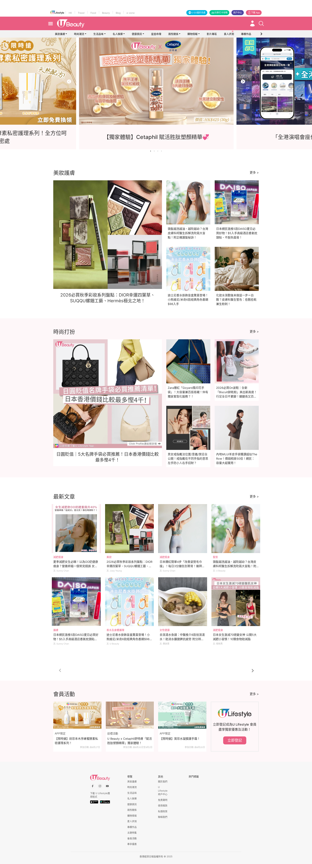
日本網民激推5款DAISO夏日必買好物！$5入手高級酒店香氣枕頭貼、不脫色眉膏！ (236, 233)
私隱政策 (162, 811)
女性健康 (165, 629)
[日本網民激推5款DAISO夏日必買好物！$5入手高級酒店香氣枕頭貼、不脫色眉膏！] (76, 601)
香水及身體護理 (115, 629)
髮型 (215, 556)
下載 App (255, 12)
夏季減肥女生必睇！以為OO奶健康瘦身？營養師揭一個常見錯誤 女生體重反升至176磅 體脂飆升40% (75, 566)
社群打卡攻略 (221, 12)
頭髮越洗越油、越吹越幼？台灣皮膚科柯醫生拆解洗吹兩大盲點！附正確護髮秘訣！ (188, 233)
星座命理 (156, 33)
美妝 (109, 556)
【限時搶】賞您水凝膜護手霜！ (180, 738)
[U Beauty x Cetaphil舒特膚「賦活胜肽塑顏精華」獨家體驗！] (130, 715)
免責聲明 (162, 799)
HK (70, 12)
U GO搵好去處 (198, 12)
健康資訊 (137, 33)
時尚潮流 (79, 33)
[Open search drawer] (261, 23)
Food (93, 12)
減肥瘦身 (58, 556)
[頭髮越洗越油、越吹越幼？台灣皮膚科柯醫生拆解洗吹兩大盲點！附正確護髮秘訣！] (235, 528)
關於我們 (162, 781)
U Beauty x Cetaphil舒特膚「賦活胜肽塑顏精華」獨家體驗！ (129, 741)
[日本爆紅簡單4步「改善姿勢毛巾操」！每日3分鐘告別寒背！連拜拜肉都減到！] (182, 528)
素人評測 (132, 821)
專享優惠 (132, 843)
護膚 (55, 629)
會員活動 (132, 838)
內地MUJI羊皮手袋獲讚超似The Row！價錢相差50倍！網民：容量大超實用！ (236, 458)
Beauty (106, 12)
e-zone (131, 12)
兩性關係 (173, 33)
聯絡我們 (162, 816)
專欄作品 (132, 827)
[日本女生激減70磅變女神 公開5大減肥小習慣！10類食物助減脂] (235, 601)
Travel (81, 12)
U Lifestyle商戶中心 (163, 791)
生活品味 (98, 33)
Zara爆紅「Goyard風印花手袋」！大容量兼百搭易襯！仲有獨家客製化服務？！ (188, 392)
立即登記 (235, 740)
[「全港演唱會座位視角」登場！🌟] (156, 81)
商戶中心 (237, 12)
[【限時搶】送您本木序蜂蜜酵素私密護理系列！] (77, 715)
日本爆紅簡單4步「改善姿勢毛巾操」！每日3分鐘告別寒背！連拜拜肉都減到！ (182, 566)
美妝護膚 (60, 33)
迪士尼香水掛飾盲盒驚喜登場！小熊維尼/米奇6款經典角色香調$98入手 (188, 299)
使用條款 (162, 805)
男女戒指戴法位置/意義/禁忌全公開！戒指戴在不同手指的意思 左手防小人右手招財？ (188, 458)
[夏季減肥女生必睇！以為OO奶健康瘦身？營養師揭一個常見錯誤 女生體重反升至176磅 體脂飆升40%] (76, 528)
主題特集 (132, 832)
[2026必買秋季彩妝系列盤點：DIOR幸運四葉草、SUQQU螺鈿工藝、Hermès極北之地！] (129, 528)
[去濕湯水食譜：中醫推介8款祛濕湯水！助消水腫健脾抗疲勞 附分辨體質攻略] (182, 601)
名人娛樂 (118, 33)
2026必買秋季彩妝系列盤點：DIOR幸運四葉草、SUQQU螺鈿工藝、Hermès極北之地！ (129, 566)
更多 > (254, 172)
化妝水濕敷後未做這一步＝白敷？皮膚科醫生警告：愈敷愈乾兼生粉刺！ (236, 299)
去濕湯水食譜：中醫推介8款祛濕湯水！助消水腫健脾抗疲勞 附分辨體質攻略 (182, 639)
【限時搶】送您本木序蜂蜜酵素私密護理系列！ (76, 741)
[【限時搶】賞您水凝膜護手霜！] (182, 715)
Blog (118, 12)
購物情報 (192, 33)
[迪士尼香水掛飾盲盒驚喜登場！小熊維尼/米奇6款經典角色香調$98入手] (129, 601)
